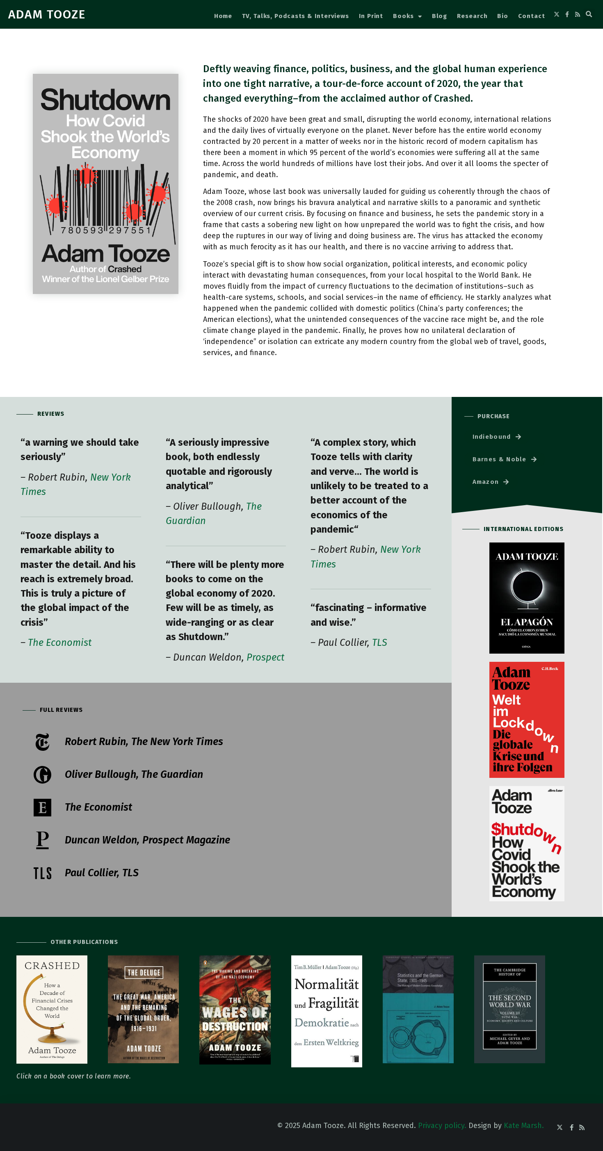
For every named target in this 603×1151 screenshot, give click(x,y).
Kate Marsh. (524, 1125)
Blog (440, 16)
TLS (379, 642)
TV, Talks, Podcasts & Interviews (295, 16)
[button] (589, 14)
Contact (531, 16)
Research (472, 16)
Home (223, 16)
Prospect (265, 657)
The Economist (59, 642)
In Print (371, 16)
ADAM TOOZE (47, 14)
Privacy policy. (442, 1125)
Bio (502, 16)
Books (403, 16)
